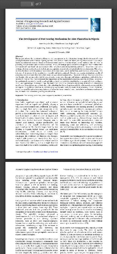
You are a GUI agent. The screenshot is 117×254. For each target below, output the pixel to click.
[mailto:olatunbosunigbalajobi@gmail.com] (45, 152)
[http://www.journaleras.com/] (35, 24)
